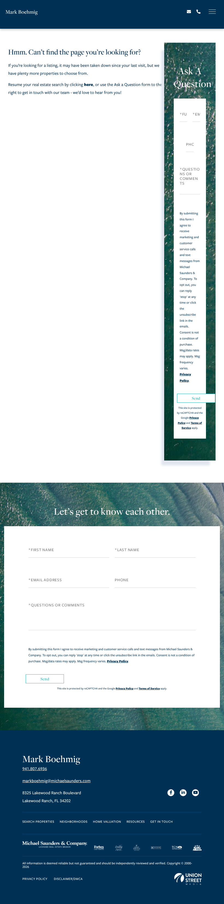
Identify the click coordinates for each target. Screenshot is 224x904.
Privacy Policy (117, 661)
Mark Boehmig (21, 11)
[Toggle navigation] (212, 11)
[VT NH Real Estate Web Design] (188, 879)
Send (196, 398)
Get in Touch (161, 822)
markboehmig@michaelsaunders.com (56, 781)
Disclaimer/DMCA (68, 879)
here (88, 84)
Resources (135, 822)
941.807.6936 (34, 769)
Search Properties (38, 822)
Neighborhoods (74, 822)
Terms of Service (149, 688)
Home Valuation (107, 822)
